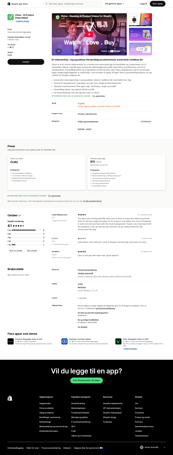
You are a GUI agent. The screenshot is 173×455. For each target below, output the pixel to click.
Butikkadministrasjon (48, 431)
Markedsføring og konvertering (53, 426)
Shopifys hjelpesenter (113, 403)
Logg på (143, 3)
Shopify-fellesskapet (112, 412)
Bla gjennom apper (113, 3)
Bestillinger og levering (49, 417)
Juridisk (138, 431)
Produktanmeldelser (80, 412)
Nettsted (82, 287)
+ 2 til (140, 49)
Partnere (139, 422)
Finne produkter (46, 408)
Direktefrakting (78, 403)
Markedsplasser (78, 408)
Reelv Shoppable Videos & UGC (136, 339)
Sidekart (67, 448)
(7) (13, 47)
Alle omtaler (32, 251)
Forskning (107, 422)
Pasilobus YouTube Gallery (80, 339)
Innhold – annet (84, 129)
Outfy (10, 55)
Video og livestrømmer (88, 121)
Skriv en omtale (16, 251)
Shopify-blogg (109, 417)
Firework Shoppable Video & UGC (28, 339)
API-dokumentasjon (112, 408)
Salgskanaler (45, 403)
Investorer (139, 412)
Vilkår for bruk (32, 448)
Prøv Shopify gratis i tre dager (86, 380)
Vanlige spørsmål (85, 273)
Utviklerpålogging (15, 448)
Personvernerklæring (87, 270)
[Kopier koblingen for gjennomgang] (69, 215)
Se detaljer (83, 327)
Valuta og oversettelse (81, 436)
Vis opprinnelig (98, 96)
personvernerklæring (105, 308)
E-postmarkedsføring (80, 422)
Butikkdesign (45, 422)
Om (136, 403)
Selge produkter (46, 412)
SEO (73, 426)
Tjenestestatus (141, 436)
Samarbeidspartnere (144, 426)
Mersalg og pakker (79, 417)
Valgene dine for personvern (86, 448)
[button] (33, 341)
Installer (25, 62)
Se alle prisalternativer (92, 201)
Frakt (73, 431)
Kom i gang (158, 3)
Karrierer (139, 408)
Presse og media (142, 417)
